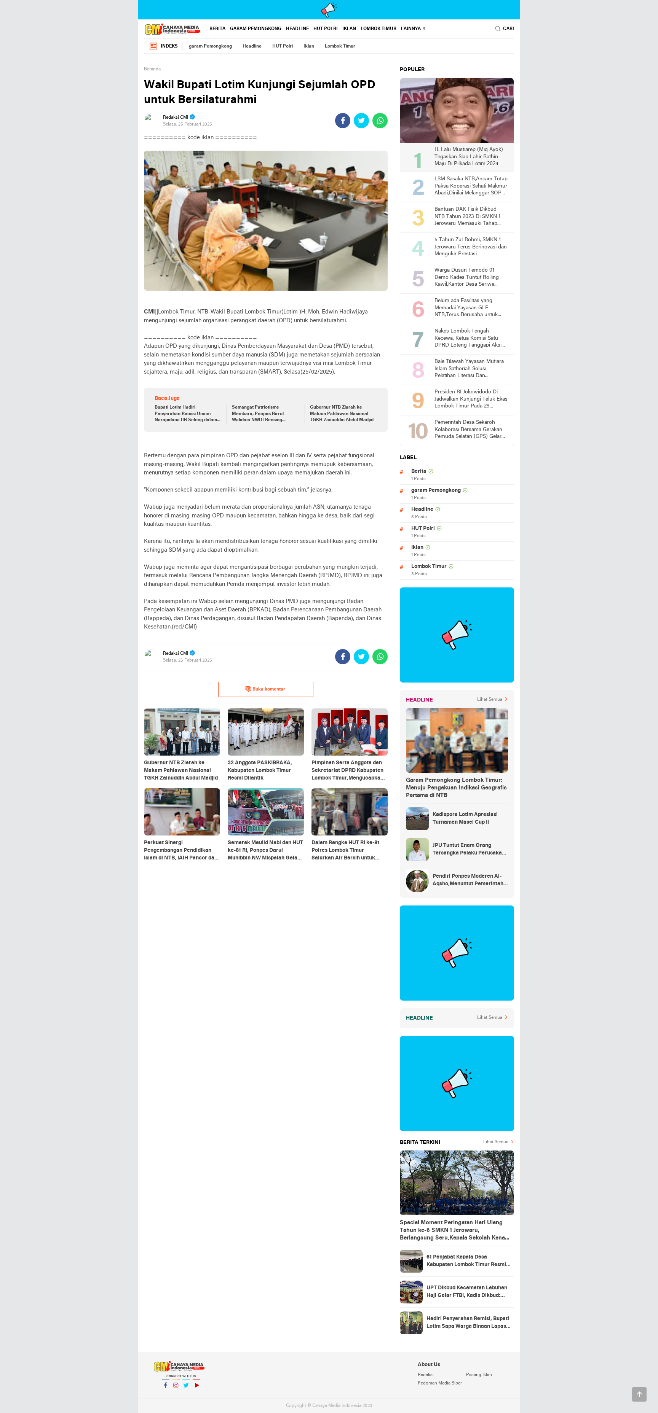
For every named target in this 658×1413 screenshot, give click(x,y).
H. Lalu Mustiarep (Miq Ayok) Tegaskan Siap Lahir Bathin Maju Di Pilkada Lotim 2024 (468, 157)
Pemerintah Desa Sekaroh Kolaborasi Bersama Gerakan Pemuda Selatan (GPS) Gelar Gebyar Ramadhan (468, 430)
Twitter (186, 1395)
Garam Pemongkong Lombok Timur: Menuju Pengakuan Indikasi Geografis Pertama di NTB (456, 788)
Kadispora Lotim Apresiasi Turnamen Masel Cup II (465, 818)
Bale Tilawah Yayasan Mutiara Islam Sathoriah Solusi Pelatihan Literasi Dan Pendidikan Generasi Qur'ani (469, 369)
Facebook (165, 1395)
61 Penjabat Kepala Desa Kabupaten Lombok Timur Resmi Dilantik (466, 1261)
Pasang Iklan (479, 1375)
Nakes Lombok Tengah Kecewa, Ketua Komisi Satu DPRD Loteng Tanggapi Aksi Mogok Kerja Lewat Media (467, 338)
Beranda (152, 69)
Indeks (169, 46)
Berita (217, 29)
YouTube (196, 1395)
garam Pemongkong (255, 29)
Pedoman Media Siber (440, 1383)
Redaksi (426, 1375)
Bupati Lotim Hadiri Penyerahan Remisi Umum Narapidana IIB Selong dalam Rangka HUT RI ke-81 (186, 414)
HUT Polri (325, 29)
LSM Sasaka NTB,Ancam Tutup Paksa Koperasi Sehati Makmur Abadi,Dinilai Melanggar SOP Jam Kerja (471, 186)
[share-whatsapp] (380, 120)
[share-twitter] (361, 120)
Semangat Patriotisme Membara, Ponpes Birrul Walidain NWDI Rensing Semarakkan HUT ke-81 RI (260, 414)
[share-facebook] (342, 120)
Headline (297, 29)
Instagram (176, 1395)
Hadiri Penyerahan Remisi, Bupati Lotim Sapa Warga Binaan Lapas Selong (467, 1323)
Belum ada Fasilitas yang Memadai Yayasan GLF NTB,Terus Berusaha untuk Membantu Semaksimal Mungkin (466, 308)
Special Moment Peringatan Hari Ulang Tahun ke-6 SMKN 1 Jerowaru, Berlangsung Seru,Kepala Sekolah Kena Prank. (452, 1231)
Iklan (349, 29)
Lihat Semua (489, 699)
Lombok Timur (378, 29)
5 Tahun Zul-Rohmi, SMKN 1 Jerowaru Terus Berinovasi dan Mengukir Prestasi (470, 247)
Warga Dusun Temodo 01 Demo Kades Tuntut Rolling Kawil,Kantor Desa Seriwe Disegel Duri (466, 277)
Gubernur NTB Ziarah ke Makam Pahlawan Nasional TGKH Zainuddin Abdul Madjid (342, 414)
